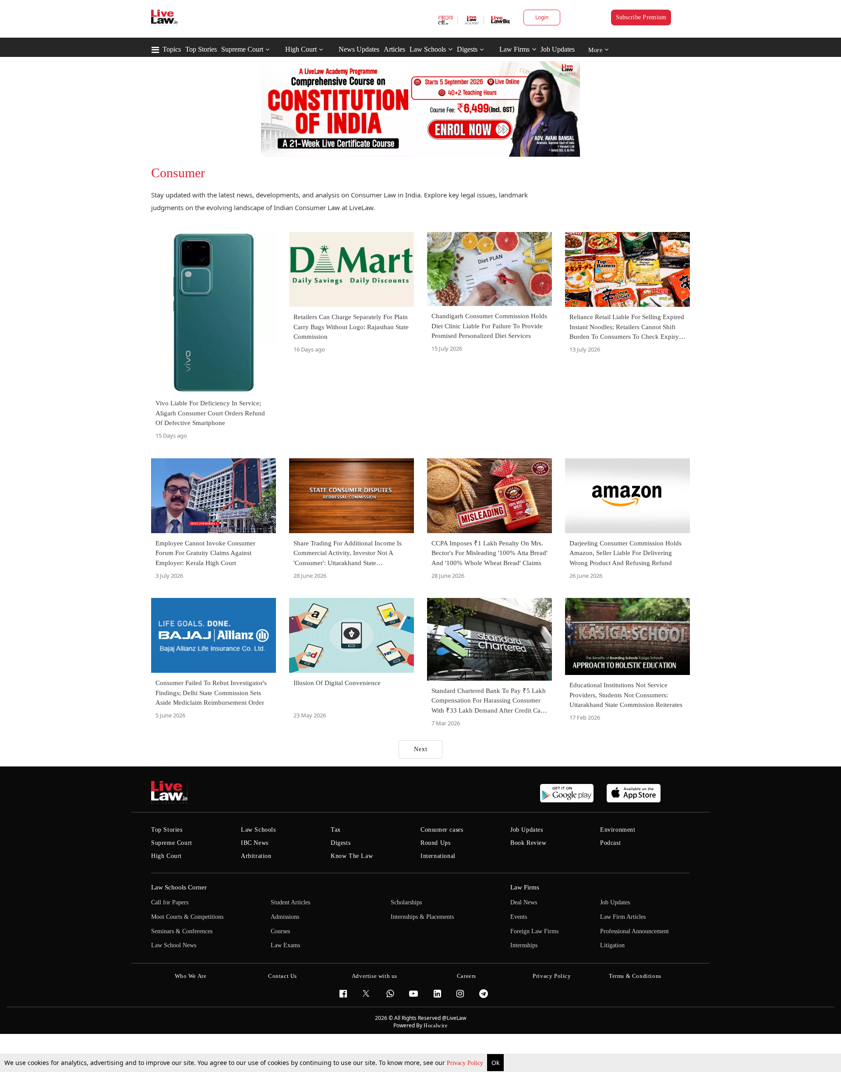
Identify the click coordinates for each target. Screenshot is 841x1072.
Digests (467, 49)
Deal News (523, 902)
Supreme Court (242, 49)
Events (518, 917)
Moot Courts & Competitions (187, 917)
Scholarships (406, 902)
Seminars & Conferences (181, 931)
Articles (394, 49)
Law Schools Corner (179, 887)
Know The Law (352, 856)
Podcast (610, 843)
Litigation (612, 945)
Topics (172, 49)
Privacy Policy (466, 1063)
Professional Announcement (634, 931)
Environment (618, 829)
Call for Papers (169, 902)
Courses (280, 931)
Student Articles (290, 902)
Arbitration (256, 856)
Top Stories (201, 49)
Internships (523, 945)
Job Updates (558, 49)
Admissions (285, 917)
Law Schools (428, 49)
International (438, 856)
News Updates (359, 49)
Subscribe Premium (641, 17)
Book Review (528, 843)
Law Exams (285, 945)
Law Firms (514, 49)
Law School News (173, 945)
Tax (336, 829)
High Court (301, 49)
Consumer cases (441, 829)
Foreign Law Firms (534, 931)
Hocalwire (435, 1026)
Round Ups (435, 843)
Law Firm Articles (623, 917)
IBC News (255, 843)
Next (421, 749)
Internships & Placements (422, 917)
